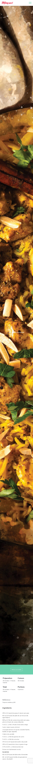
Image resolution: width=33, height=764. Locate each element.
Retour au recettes (16, 669)
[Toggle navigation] (30, 3)
